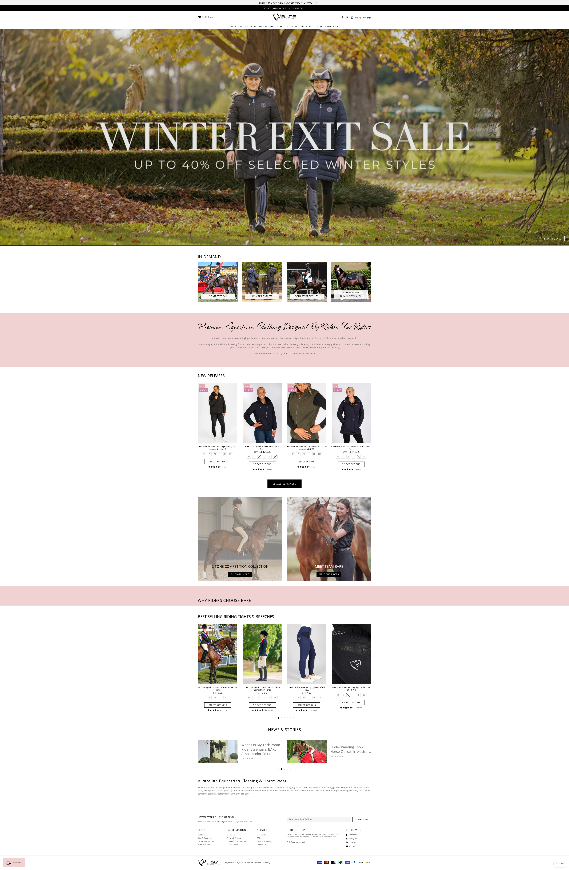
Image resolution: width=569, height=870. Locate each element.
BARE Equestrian (284, 17)
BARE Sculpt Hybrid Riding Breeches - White (218, 687)
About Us (231, 835)
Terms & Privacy (234, 838)
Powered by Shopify (262, 863)
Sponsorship (232, 844)
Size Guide (261, 835)
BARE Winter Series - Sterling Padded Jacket (218, 446)
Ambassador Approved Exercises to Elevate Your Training (350, 749)
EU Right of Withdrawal (236, 841)
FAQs (259, 838)
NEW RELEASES (211, 376)
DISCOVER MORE (240, 574)
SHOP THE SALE (552, 238)
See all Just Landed (284, 483)
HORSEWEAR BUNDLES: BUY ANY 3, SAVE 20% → (284, 8)
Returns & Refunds (264, 841)
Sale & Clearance (205, 838)
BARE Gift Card (204, 844)
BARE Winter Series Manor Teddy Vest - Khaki (307, 446)
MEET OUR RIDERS (329, 574)
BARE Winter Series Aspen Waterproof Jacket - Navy (351, 447)
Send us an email (298, 842)
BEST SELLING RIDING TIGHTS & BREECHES (236, 616)
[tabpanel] (284, 137)
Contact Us (261, 844)
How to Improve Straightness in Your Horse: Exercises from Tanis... (258, 749)
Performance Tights (206, 841)
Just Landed (202, 835)
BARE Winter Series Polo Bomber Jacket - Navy (262, 447)
